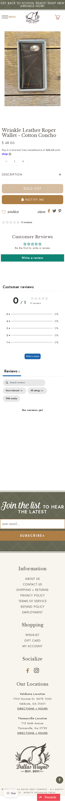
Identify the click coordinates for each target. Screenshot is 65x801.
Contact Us (32, 584)
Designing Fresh (45, 792)
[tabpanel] (32, 414)
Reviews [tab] (12, 371)
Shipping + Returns (32, 590)
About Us (32, 579)
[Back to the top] (59, 780)
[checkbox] (11, 398)
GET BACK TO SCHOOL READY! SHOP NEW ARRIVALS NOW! (32, 4)
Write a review (32, 258)
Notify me (34, 200)
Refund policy (32, 607)
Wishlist (13, 212)
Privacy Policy (32, 595)
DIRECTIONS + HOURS (32, 709)
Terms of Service (32, 601)
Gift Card (32, 641)
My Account (32, 646)
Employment (32, 612)
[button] (32, 174)
